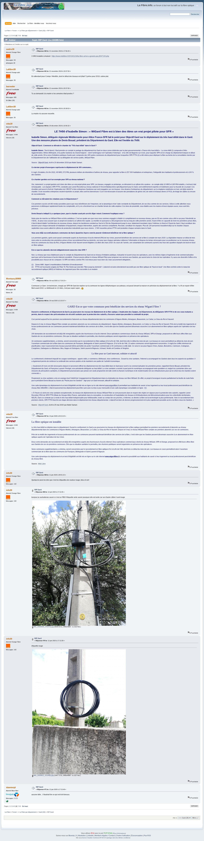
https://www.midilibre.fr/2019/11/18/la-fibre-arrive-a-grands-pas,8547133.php (80, 56)
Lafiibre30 (11, 69)
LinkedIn (90, 836)
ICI (145, 388)
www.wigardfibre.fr (112, 385)
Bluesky (72, 836)
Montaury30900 (13, 278)
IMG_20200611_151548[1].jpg (43, 775)
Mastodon (82, 836)
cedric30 (10, 49)
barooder (10, 86)
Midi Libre (42, 464)
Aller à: (175, 818)
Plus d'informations (119, 833)
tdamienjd (11, 787)
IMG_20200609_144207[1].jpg (43, 627)
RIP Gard (39, 49)
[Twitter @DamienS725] (7, 801)
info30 (9, 473)
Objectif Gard (43, 163)
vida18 (9, 124)
